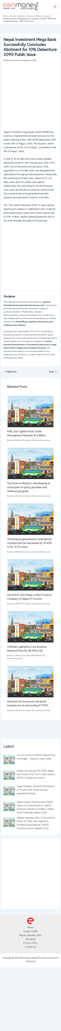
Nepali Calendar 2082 (30, 935)
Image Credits (30, 931)
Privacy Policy (30, 942)
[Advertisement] (30, 94)
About (30, 927)
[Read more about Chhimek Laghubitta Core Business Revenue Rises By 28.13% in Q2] (30, 626)
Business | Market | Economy (18, 440)
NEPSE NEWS (36, 655)
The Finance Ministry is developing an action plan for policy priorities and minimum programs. (28, 487)
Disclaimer (30, 939)
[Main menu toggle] (55, 6)
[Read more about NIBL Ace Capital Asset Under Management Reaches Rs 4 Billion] (30, 411)
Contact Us (30, 946)
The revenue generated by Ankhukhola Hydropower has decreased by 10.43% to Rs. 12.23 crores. (29, 543)
